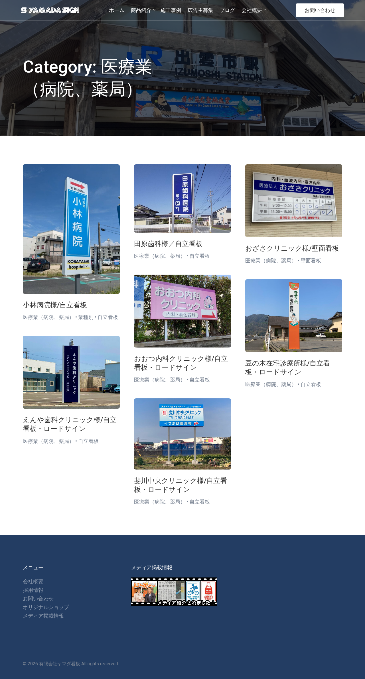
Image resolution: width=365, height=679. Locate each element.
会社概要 (33, 581)
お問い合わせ (320, 10)
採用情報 (33, 590)
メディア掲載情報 (43, 616)
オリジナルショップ (46, 607)
